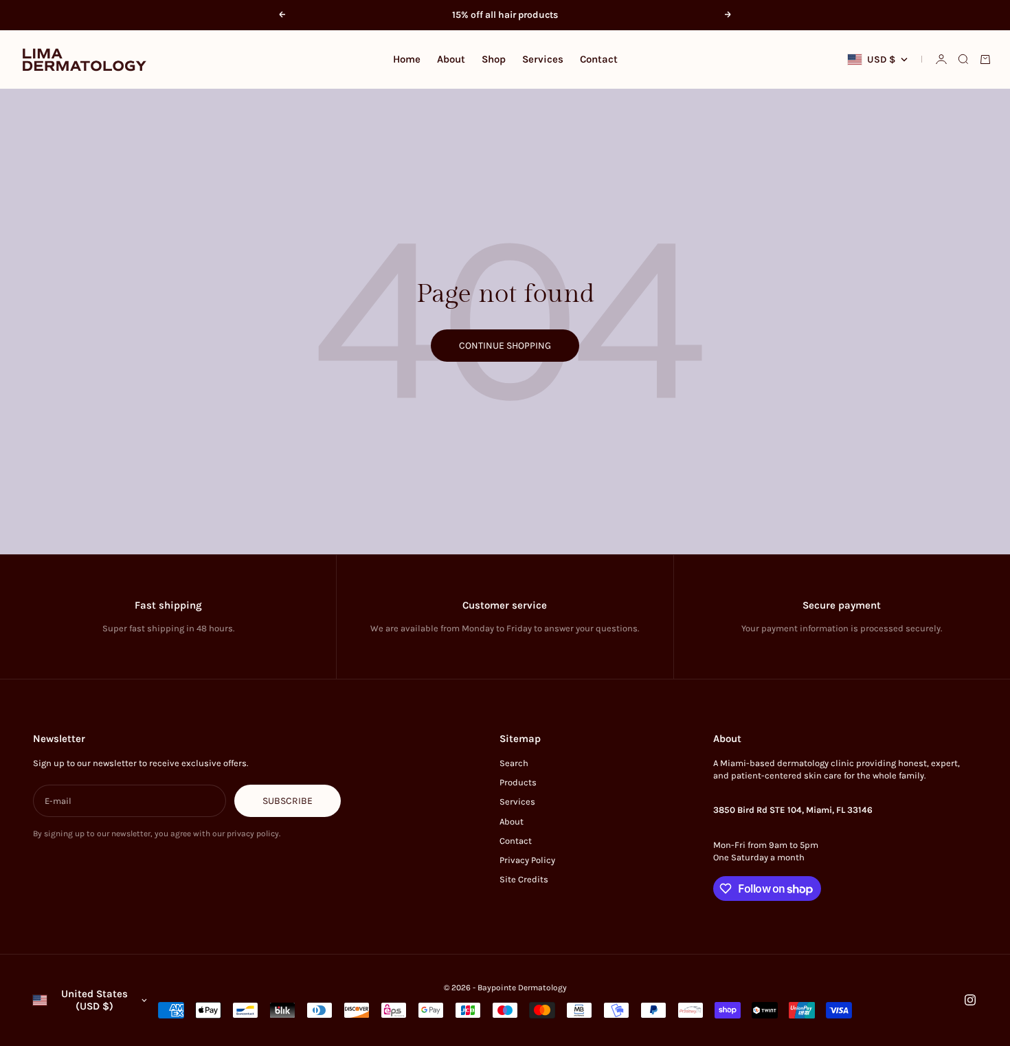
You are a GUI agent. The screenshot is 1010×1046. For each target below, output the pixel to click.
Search (514, 763)
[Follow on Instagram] (970, 1000)
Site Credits (524, 879)
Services (542, 59)
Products (518, 782)
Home (406, 59)
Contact (599, 59)
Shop (494, 59)
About (451, 59)
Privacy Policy (527, 860)
